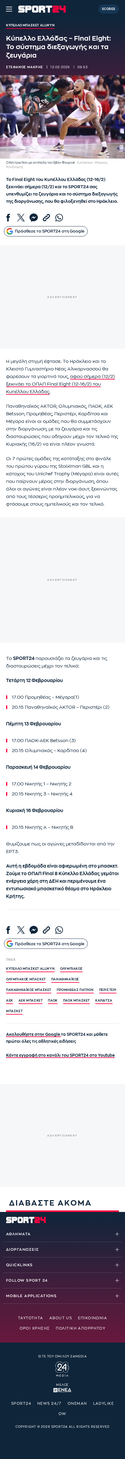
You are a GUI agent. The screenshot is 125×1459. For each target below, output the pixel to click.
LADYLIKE (103, 1403)
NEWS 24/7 (49, 1403)
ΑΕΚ (9, 1000)
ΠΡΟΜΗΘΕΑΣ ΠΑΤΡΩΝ (75, 990)
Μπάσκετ (14, 1011)
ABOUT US (60, 1318)
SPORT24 (21, 1403)
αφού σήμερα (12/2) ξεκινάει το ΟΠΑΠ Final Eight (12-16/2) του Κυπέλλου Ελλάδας (60, 384)
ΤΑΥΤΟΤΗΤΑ (30, 1318)
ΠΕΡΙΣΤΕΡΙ (108, 990)
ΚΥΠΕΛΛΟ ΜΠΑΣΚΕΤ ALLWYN (30, 968)
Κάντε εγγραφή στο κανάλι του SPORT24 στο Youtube (60, 1055)
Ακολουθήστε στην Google (33, 1034)
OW (62, 1414)
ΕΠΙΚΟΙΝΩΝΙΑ (92, 1318)
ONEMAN (77, 1403)
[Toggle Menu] (9, 9)
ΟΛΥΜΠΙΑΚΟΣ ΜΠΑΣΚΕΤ (26, 979)
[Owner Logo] (62, 1368)
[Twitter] (21, 217)
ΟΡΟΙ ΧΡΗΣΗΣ (35, 1328)
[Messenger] (33, 217)
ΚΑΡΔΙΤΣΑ (104, 1000)
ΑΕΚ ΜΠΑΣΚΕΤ (31, 1000)
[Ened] (62, 1389)
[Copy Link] (46, 217)
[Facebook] (8, 217)
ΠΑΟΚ (52, 1000)
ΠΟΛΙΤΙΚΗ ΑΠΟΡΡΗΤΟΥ (80, 1328)
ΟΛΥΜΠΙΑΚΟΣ (71, 968)
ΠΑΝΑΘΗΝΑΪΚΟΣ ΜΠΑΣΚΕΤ (28, 990)
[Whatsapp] (59, 217)
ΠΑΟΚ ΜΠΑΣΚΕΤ (76, 1000)
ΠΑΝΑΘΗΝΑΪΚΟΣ (65, 979)
